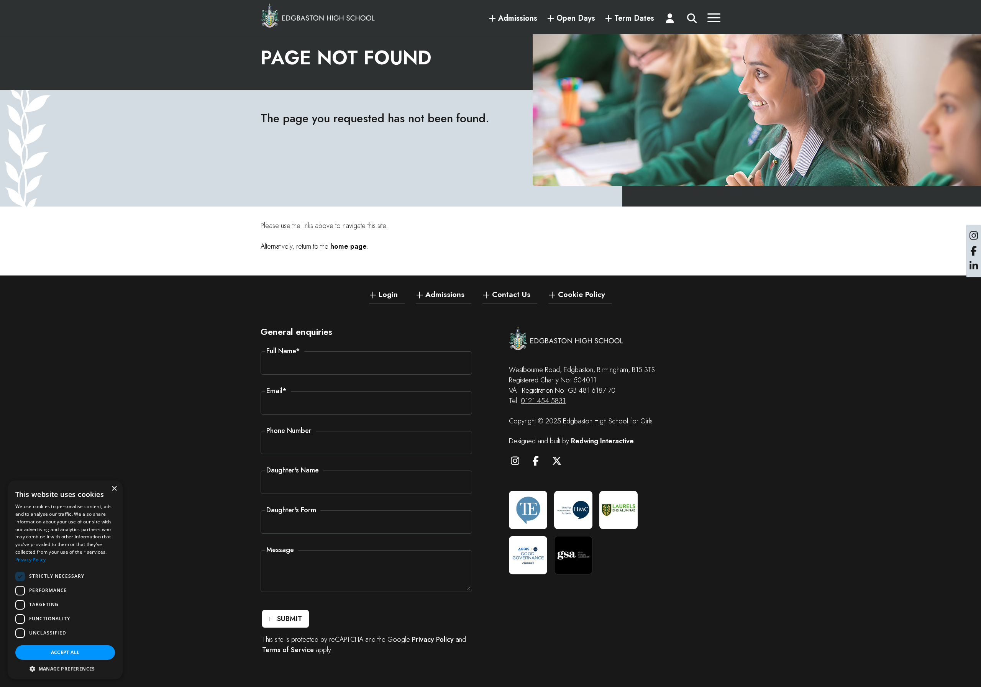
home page (348, 246)
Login (388, 294)
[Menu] (713, 19)
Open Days (575, 18)
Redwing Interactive (602, 441)
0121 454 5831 (543, 401)
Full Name (283, 351)
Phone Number (289, 430)
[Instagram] (518, 462)
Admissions (517, 18)
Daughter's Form (291, 510)
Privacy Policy (433, 639)
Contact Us (511, 294)
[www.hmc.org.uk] (573, 510)
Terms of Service (288, 650)
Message (280, 549)
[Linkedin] (974, 266)
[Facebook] (539, 462)
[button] (65, 668)
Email (276, 390)
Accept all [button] (65, 652)
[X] (560, 462)
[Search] (692, 19)
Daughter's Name (292, 470)
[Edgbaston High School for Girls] (318, 15)
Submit (289, 619)
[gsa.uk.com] (573, 555)
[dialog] (65, 579)
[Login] (670, 19)
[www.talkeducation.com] (528, 510)
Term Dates (634, 18)
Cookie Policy (581, 294)
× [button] (114, 489)
